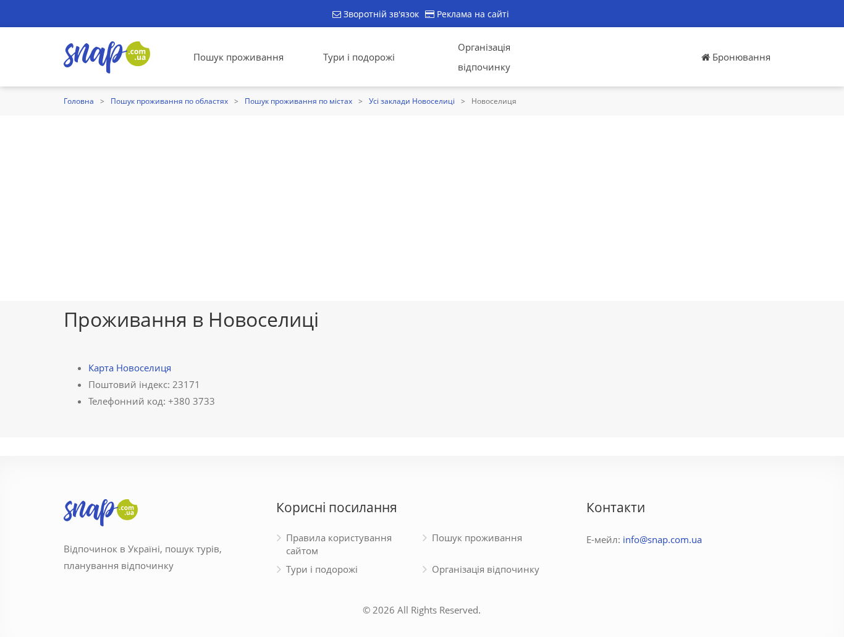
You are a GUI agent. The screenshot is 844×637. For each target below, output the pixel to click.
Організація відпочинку (484, 57)
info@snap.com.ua (662, 539)
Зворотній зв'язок (380, 14)
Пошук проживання (238, 57)
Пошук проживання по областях (169, 101)
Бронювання (740, 57)
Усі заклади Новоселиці (412, 101)
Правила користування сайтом (339, 544)
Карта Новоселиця (129, 367)
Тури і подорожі (359, 57)
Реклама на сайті (471, 14)
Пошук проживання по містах (298, 101)
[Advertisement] (422, 208)
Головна (79, 101)
